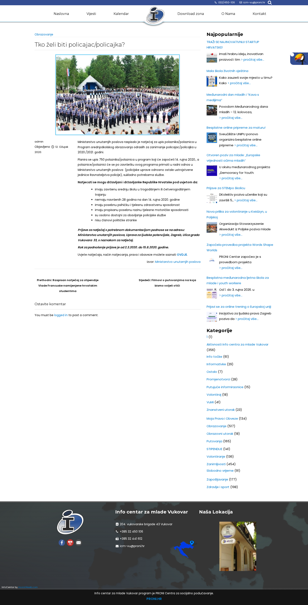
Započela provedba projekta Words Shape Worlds (240, 247)
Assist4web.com (28, 587)
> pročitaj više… (252, 59)
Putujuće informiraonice (225, 387)
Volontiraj (214, 394)
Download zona (190, 14)
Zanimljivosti (216, 464)
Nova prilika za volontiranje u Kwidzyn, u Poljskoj (237, 214)
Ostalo (212, 371)
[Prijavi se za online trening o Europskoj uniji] (212, 317)
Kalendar (121, 14)
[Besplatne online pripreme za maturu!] (212, 137)
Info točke (214, 356)
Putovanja (214, 441)
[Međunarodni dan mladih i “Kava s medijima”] (212, 110)
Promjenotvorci (218, 379)
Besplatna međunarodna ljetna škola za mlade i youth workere (238, 280)
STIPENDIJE (214, 449)
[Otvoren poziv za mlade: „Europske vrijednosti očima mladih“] (212, 170)
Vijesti (91, 14)
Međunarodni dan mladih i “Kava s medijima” (233, 97)
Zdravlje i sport (218, 487)
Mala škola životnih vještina (227, 71)
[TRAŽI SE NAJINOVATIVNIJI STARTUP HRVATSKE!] (212, 57)
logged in (61, 315)
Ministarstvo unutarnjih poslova (178, 262)
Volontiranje (216, 456)
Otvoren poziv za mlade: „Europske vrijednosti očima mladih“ (233, 158)
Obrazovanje (44, 34)
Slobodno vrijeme (220, 470)
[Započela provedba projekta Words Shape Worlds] (212, 260)
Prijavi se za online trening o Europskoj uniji (239, 306)
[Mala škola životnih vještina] (212, 81)
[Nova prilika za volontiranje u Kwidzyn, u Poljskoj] (212, 227)
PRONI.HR (154, 598)
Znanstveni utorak (221, 409)
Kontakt (259, 14)
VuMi (210, 402)
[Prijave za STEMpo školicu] (212, 198)
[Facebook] (62, 542)
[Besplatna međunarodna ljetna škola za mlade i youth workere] (212, 293)
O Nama (228, 14)
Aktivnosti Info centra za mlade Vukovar (237, 344)
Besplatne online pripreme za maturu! (236, 127)
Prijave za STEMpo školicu (226, 188)
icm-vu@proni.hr (254, 2)
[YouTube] (70, 542)
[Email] (78, 542)
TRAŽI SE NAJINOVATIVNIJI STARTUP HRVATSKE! (233, 45)
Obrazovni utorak (220, 433)
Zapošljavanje (217, 479)
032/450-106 (226, 2)
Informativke (216, 364)
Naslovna (61, 14)
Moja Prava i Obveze (222, 418)
